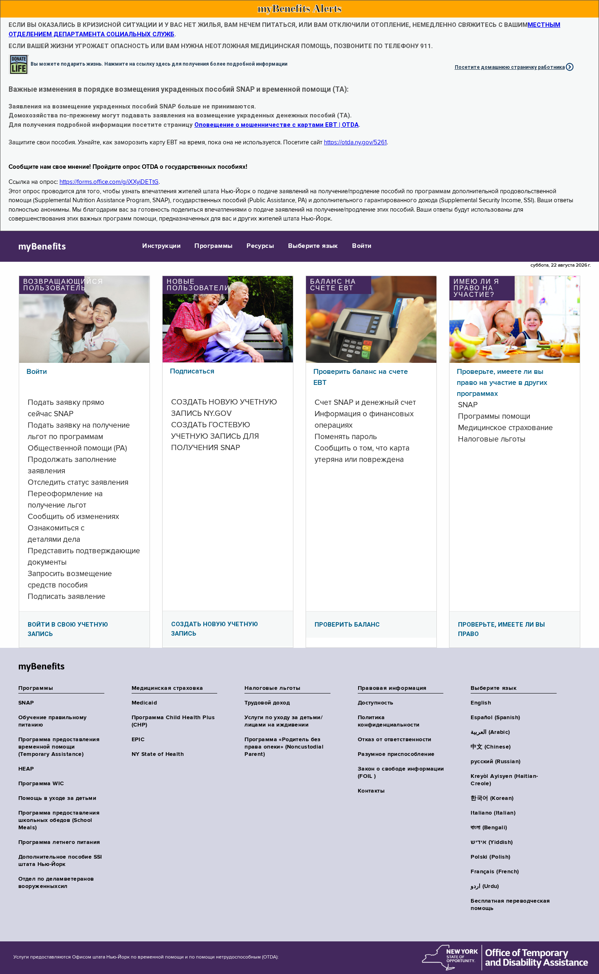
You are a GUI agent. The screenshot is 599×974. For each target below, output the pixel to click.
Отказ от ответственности (395, 739)
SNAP (26, 703)
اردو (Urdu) (485, 886)
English (481, 703)
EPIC (138, 739)
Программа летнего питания (59, 842)
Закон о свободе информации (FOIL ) (401, 772)
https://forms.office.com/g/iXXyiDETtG (109, 182)
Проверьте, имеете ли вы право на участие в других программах (502, 383)
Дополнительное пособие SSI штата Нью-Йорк (60, 860)
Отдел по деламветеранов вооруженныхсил (56, 882)
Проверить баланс (347, 624)
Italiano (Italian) (493, 813)
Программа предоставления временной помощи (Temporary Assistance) (58, 747)
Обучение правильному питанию (52, 721)
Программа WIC (41, 783)
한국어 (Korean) (492, 798)
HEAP (26, 769)
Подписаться (192, 371)
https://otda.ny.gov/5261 (355, 142)
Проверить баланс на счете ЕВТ (360, 377)
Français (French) (495, 872)
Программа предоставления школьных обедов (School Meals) (58, 820)
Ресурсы (260, 246)
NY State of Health (158, 754)
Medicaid (144, 703)
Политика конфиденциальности (389, 721)
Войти (361, 246)
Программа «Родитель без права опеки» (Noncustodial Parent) (284, 747)
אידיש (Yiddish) (492, 842)
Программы (213, 246)
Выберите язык (313, 246)
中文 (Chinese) (491, 747)
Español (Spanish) (495, 717)
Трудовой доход (267, 703)
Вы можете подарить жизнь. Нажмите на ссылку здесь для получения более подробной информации (159, 63)
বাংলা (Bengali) (489, 827)
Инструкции (161, 246)
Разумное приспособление (396, 754)
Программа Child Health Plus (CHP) (173, 721)
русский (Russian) (495, 761)
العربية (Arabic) (490, 732)
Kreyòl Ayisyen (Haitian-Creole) (504, 779)
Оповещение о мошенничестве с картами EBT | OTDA (276, 124)
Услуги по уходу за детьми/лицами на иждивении (283, 721)
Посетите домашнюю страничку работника (510, 67)
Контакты (371, 791)
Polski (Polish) (490, 857)
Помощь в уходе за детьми (57, 798)
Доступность (376, 703)
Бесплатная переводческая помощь (510, 904)
